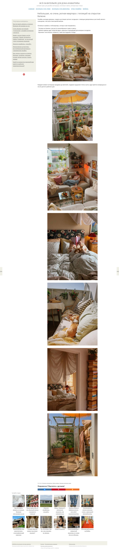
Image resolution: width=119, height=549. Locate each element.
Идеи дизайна (76, 8)
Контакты (42, 544)
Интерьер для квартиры (61, 8)
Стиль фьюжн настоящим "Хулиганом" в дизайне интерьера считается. (23, 30)
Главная (31, 8)
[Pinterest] (58, 489)
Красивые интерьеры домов (65, 483)
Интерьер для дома (43, 8)
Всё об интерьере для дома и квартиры (59, 3)
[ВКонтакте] (45, 489)
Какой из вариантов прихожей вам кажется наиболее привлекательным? (23, 64)
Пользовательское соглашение (51, 544)
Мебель (85, 8)
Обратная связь (72, 544)
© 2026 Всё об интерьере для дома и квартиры (21, 544)
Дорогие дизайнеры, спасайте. (22, 44)
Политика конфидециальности (47, 546)
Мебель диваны (56, 483)
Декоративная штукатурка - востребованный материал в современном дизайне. (21, 48)
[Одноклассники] (72, 489)
